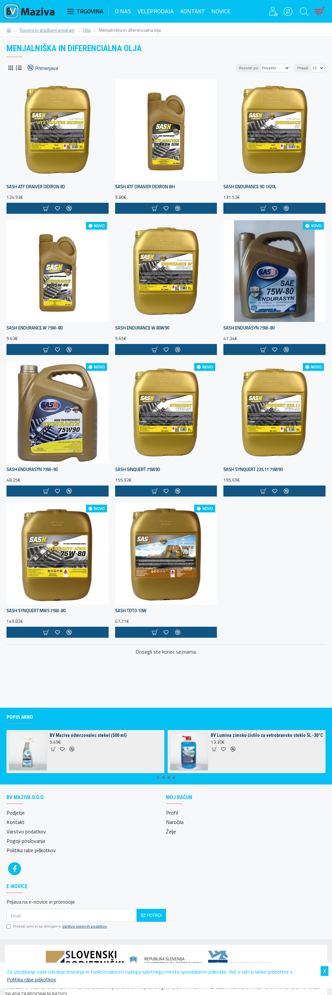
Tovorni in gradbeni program (47, 30)
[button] (158, 777)
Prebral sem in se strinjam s (60, 926)
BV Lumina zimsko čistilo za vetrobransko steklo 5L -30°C (267, 735)
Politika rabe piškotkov (31, 979)
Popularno (19, 717)
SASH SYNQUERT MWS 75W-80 (35, 610)
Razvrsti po (248, 68)
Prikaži (302, 68)
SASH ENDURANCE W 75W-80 (34, 328)
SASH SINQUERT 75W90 (137, 469)
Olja (86, 30)
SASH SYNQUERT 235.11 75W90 (253, 469)
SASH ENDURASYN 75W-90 (32, 469)
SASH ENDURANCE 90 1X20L (249, 186)
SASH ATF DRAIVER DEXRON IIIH (145, 186)
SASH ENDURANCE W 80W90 (142, 328)
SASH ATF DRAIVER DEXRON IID (35, 186)
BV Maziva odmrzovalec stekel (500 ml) (88, 735)
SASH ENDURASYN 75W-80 (249, 328)
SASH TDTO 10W (131, 610)
